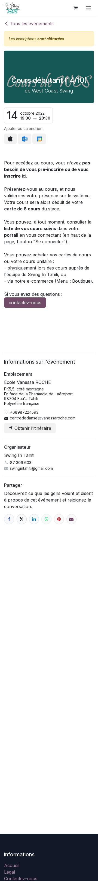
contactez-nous (25, 302)
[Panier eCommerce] (75, 7)
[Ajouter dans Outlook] (24, 139)
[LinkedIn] (34, 519)
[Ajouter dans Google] (39, 139)
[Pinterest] (59, 519)
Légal (9, 872)
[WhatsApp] (46, 519)
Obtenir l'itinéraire (32, 428)
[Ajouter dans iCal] (10, 139)
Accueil (11, 865)
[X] (22, 519)
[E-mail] (71, 519)
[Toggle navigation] (88, 8)
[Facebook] (9, 519)
